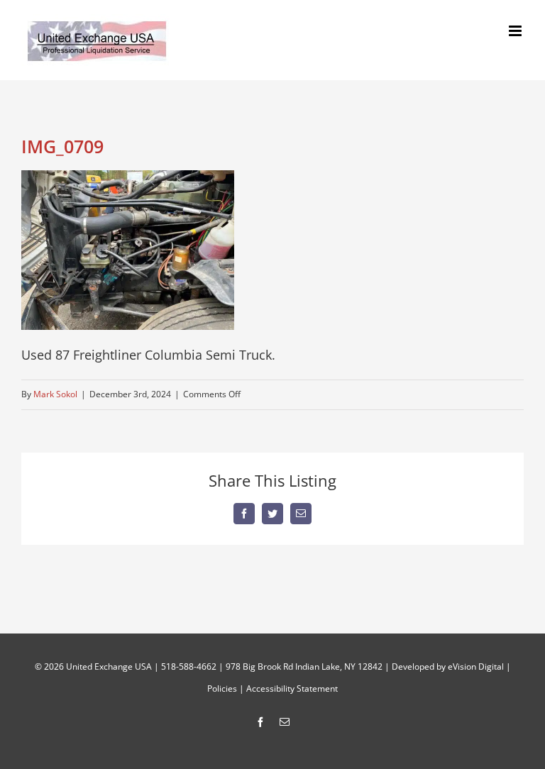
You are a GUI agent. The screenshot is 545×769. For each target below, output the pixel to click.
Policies (222, 688)
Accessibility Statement (292, 688)
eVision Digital (476, 666)
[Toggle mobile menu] (516, 30)
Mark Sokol (55, 394)
